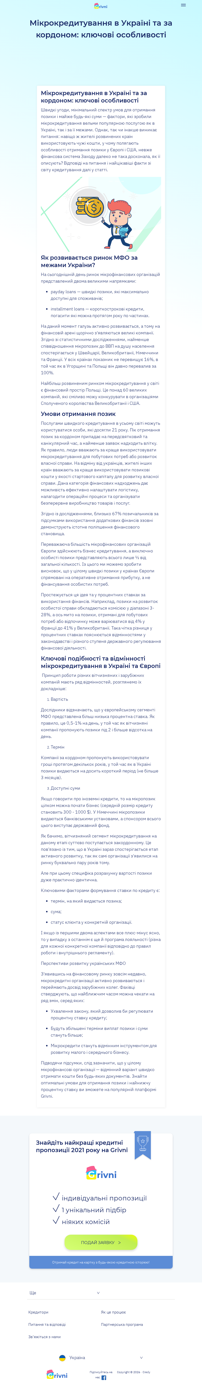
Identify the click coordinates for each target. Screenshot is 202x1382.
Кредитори (38, 1312)
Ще (33, 1293)
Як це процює (113, 1312)
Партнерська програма (122, 1324)
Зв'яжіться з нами (44, 1336)
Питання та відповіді (47, 1324)
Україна (77, 1357)
